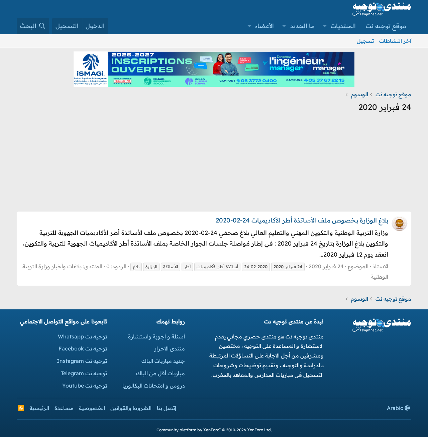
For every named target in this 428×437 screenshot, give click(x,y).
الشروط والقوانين (130, 408)
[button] (325, 26)
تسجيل (365, 40)
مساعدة (64, 408)
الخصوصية (92, 408)
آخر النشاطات (395, 40)
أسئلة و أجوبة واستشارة (156, 336)
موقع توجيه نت (386, 26)
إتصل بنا (166, 408)
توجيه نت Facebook (83, 348)
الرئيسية (39, 408)
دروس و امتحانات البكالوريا (153, 385)
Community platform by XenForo (214, 429)
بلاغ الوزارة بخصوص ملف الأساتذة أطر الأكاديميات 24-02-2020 (302, 220)
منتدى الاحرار (169, 348)
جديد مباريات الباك (163, 360)
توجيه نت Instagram (82, 360)
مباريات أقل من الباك (160, 373)
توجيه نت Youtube (84, 385)
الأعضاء (264, 26)
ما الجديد (302, 26)
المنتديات (343, 26)
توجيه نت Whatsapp (82, 336)
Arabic (396, 408)
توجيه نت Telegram (84, 373)
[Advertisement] (214, 164)
